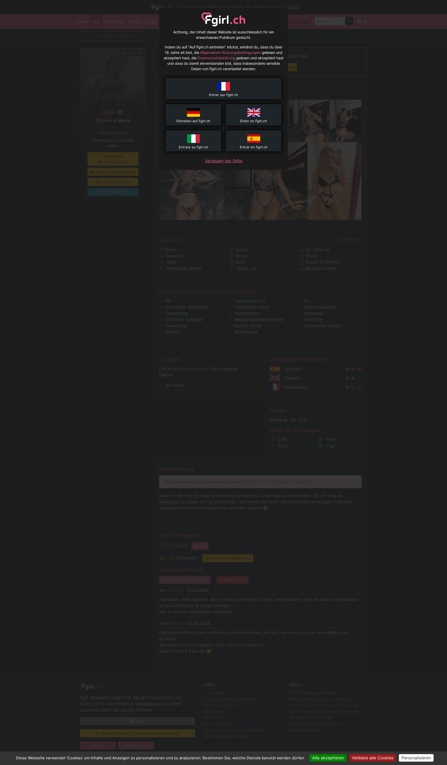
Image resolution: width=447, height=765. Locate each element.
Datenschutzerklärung (216, 58)
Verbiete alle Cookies (372, 757)
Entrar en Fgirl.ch (253, 147)
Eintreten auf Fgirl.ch (193, 121)
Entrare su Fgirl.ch (193, 147)
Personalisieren (416, 757)
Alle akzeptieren (328, 757)
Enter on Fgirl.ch (253, 121)
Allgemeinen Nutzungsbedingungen (230, 52)
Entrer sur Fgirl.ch (223, 95)
